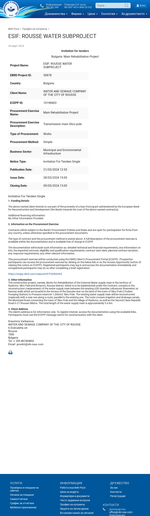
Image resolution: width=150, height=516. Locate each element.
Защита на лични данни (74, 508)
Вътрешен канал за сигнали (76, 512)
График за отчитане (22, 503)
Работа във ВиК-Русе (72, 487)
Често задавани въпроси (75, 500)
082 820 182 (70, 7)
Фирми (76, 14)
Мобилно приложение (23, 507)
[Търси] (127, 5)
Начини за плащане (22, 494)
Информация (71, 483)
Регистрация (117, 496)
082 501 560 (52, 7)
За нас (114, 487)
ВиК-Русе (13, 28)
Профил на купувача (34, 28)
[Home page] (12, 9)
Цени (92, 14)
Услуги (16, 483)
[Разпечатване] (10, 352)
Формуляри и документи (74, 496)
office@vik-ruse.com (120, 512)
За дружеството (133, 14)
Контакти (116, 491)
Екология (108, 14)
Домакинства (55, 14)
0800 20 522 (85, 7)
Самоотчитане (19, 499)
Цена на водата (69, 491)
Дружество (119, 483)
